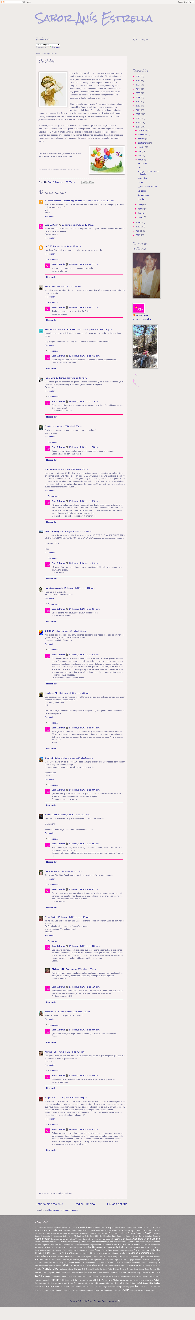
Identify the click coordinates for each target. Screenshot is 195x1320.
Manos (110, 1263)
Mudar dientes (144, 1265)
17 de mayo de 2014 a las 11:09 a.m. (80, 969)
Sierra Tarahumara (75, 1283)
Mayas (144, 1262)
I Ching (82, 1253)
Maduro (56, 1262)
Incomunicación (109, 1253)
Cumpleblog (75, 1242)
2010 (138, 235)
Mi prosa (75, 1265)
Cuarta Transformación (43, 1242)
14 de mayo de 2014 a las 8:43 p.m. (84, 728)
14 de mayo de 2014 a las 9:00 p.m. (84, 1075)
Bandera (140, 1231)
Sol (140, 1283)
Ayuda (133, 1231)
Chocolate (107, 1236)
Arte (120, 1230)
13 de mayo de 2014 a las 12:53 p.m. (66, 246)
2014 (138, 127)
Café (98, 1233)
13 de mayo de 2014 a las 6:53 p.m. (66, 426)
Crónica (156, 1238)
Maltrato (72, 1262)
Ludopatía (38, 1262)
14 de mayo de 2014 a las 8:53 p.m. (84, 889)
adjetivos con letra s (69, 1228)
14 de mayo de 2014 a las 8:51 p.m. (84, 844)
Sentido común (54, 1283)
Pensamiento (114, 1273)
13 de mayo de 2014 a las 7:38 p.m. (84, 447)
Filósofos (151, 1247)
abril (140, 205)
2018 (138, 110)
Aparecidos (100, 1230)
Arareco (108, 1231)
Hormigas (54, 1253)
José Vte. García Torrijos (108, 1257)
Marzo (129, 1262)
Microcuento (85, 1265)
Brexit (82, 1233)
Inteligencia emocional (139, 1253)
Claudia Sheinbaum (124, 1236)
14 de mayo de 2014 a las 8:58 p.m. (84, 1030)
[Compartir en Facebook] (90, 182)
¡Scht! (140, 182)
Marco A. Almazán (120, 1262)
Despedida (54, 1245)
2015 (138, 122)
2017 (138, 114)
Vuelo (148, 1290)
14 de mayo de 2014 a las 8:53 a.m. (71, 631)
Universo (53, 1290)
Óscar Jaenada (150, 1269)
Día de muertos (64, 1245)
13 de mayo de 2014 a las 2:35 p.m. (66, 287)
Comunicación (42, 1238)
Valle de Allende (77, 1291)
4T (38, 1228)
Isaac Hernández (78, 1257)
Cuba (54, 1242)
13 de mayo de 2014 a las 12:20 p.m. (78, 225)
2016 (138, 118)
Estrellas (60, 1247)
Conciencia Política (67, 1239)
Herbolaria (150, 1250)
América (141, 1227)
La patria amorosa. (146, 1257)
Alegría (110, 1227)
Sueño (56, 1287)
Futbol (48, 1250)
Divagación (120, 1244)
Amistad (150, 1227)
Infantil (124, 1253)
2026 (138, 76)
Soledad (146, 1283)
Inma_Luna (50, 378)
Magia (61, 1263)
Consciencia (97, 1239)
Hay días (141, 199)
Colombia (156, 1236)
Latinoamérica (42, 1259)
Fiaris (47, 871)
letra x (59, 1260)
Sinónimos (110, 1283)
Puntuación (92, 1276)
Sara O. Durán (51, 225)
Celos (65, 1236)
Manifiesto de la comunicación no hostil (91, 1263)
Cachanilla (92, 1233)
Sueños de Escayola (67, 1287)
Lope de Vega (155, 1260)
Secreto (38, 1283)
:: (35, 1228)
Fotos (37, 1250)
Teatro (96, 1287)
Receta (134, 1276)
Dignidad (85, 1245)
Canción (148, 1233)
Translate (56, 47)
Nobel (110, 1269)
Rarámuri (121, 1277)
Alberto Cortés (100, 1228)
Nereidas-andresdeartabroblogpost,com (63, 201)
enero (141, 217)
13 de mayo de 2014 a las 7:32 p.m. (84, 356)
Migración (109, 1265)
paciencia (38, 1273)
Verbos (109, 1291)
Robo (130, 1280)
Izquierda (89, 1257)
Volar (143, 1291)
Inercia (118, 1253)
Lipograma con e (135, 1260)
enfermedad (155, 1245)
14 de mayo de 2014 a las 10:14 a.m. (74, 815)
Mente (45, 1265)
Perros (130, 1273)
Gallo (60, 1250)
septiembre (143, 143)
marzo (141, 209)
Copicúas (129, 1239)
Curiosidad (85, 1242)
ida (89, 1253)
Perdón (123, 1273)
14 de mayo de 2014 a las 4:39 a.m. (72, 469)
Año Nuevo (90, 1230)
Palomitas (74, 1273)
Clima (135, 1236)
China (92, 1236)
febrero (141, 213)
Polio (53, 1276)
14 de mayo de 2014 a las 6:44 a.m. (76, 531)
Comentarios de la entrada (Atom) (63, 1210)
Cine (114, 1236)
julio (140, 151)
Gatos (65, 1250)
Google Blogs (107, 1250)
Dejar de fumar (111, 1242)
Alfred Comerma (120, 1228)
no (106, 1269)
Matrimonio (136, 1263)
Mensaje (39, 1265)
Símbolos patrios (89, 1283)
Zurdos (153, 1290)
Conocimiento (88, 1239)
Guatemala (129, 1250)
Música (70, 1269)
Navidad (77, 1269)
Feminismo (130, 1247)
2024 (138, 85)
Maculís (50, 1262)
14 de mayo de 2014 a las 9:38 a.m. (77, 758)
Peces (98, 1273)
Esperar (54, 1247)
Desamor (121, 1242)
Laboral (157, 1257)
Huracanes (75, 1253)
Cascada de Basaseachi (52, 1236)
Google (98, 1250)
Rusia (141, 1280)
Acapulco (42, 1228)
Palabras (59, 1273)
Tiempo (119, 1287)
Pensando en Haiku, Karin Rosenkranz (63, 329)
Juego (122, 1257)
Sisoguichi (119, 1283)
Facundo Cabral (81, 1247)
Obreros (123, 1269)
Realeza (128, 1276)
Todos (139, 1286)
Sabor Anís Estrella (94, 18)
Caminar (131, 1233)
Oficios (130, 1269)
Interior (45, 1256)
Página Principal (85, 1203)
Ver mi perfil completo (142, 319)
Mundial (38, 1269)
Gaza (70, 1250)
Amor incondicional (52, 1230)
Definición (100, 1242)
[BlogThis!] (85, 182)
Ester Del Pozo (52, 1012)
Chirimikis (98, 1236)
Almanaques (131, 1228)
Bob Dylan (67, 1233)
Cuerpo (68, 1242)
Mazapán (150, 1262)
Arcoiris (115, 1231)
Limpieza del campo (121, 1260)
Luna (45, 1262)
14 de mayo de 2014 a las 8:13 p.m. (84, 563)
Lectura (53, 1260)
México (66, 1265)
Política (58, 1277)
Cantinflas (156, 1233)
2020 (138, 101)
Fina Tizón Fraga (52, 531)
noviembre (143, 134)
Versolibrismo (118, 1290)
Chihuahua (79, 1236)
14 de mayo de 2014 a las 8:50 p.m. (84, 790)
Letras (64, 1260)
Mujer (153, 1265)
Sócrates (135, 1283)
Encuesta (147, 1245)
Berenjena (46, 1233)
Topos (146, 1287)
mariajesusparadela (54, 588)
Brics (86, 1233)
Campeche (140, 1233)
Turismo (46, 1290)
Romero (136, 1280)
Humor (67, 1253)
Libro (103, 1260)
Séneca (44, 1283)
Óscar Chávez (139, 1269)
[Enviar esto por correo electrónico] (82, 182)
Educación (138, 1245)
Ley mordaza (72, 1260)
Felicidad (120, 1247)
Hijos (157, 1250)
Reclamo (140, 1276)
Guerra (137, 1250)
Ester (47, 287)
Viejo (132, 1290)
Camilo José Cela (120, 1233)
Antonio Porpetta (77, 1230)
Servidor (65, 1283)
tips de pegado (128, 1287)
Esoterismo (39, 1247)
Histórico (39, 1253)
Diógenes (93, 1245)
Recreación (148, 1276)
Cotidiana (138, 1238)
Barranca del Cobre (152, 1231)
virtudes (138, 1291)
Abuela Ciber (51, 815)
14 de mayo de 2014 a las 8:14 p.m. (84, 609)
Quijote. (111, 1276)
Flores (157, 1247)
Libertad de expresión (92, 1260)
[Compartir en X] (87, 182)
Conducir (78, 1239)
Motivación (133, 1265)
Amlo (158, 1228)
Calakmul (104, 1233)
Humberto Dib (51, 693)
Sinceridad (100, 1283)
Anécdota (67, 1230)
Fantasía (99, 1247)
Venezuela (96, 1291)
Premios (65, 1277)
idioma (92, 1253)
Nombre (116, 1269)
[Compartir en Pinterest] (93, 182)
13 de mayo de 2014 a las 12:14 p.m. (99, 201)
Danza (93, 1242)
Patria (90, 1273)
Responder (50, 216)
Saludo (157, 1280)
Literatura (145, 1260)
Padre (45, 1273)
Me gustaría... (144, 163)
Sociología (127, 1283)
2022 (138, 93)
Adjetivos (57, 1228)
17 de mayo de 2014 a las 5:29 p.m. (84, 1129)
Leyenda (80, 1260)
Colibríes (148, 1236)
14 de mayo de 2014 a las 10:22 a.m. (67, 871)
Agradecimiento (85, 1227)
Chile (87, 1236)
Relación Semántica (86, 1280)
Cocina (141, 1236)
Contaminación (118, 1239)
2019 (138, 106)
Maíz (66, 1262)
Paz (94, 1273)
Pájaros (51, 1273)
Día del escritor (76, 1245)
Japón (95, 1257)
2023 (138, 89)
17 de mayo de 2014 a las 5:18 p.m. (84, 987)
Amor (38, 1230)
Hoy (61, 1253)
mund (158, 1265)
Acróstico (50, 1228)
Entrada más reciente (49, 1203)
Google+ (116, 1250)
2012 (138, 227)
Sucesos (48, 1286)
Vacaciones (66, 1291)
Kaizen (135, 1257)
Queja (105, 1276)
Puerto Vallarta (82, 1276)
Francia (43, 1250)
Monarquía (124, 1265)
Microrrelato (98, 1265)
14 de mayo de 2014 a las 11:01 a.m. (74, 917)
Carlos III (38, 1236)
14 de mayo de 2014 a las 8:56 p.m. (84, 946)
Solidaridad (155, 1283)
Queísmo (99, 1276)
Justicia (128, 1257)
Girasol (91, 1250)
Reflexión (54, 1280)
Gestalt (85, 1250)
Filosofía (144, 1247)
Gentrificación (78, 1250)
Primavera (72, 1277)
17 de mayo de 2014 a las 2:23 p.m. (71, 1098)
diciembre (142, 130)
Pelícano (104, 1273)
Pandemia (82, 1273)
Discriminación (107, 1245)
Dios (99, 1245)
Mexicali (59, 1265)
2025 (138, 80)
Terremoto (112, 1287)
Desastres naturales (135, 1242)
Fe (114, 1247)
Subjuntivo (39, 1287)
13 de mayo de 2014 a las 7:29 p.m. (84, 264)
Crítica (147, 1238)
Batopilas (38, 1233)
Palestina (66, 1273)
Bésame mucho (56, 1233)
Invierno (68, 1257)
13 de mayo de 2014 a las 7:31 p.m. (84, 307)
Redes (45, 1280)
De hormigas (143, 195)
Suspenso (89, 1287)
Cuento (61, 1241)
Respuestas (53, 260)
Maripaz (49, 1052)
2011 (138, 231)
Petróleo (145, 1273)
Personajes (137, 1273)
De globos (142, 191)
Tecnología (103, 1287)
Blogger (121, 1301)
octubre (141, 139)
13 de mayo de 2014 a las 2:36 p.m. (96, 329)
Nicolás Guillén (99, 1269)
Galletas (55, 1250)
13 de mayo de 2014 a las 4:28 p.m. (71, 378)
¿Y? (139, 167)
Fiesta (137, 1247)
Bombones (75, 1233)
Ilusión (98, 1253)
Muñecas (63, 1269)
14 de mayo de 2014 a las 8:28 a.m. (79, 588)
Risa (126, 1280)
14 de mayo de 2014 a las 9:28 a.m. (74, 693)
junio (140, 155)
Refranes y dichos (70, 1280)
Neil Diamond (87, 1269)
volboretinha (51, 469)
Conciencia (55, 1239)
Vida (126, 1290)
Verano (104, 1290)
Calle (111, 1233)
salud (151, 1280)
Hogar (46, 1253)
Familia (91, 1247)
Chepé (70, 1236)
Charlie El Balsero (53, 758)
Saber (146, 1280)
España (47, 1247)
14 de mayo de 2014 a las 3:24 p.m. (69, 1052)
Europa (66, 1247)
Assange (127, 1230)
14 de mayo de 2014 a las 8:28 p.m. (84, 655)
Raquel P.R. (50, 1098)
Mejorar (157, 1263)
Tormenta (152, 1287)
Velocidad (88, 1291)
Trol (41, 1290)
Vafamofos (142, 178)
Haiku (143, 1250)
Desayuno (148, 1242)
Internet (60, 1257)
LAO (47, 246)
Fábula (72, 1247)
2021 (138, 97)
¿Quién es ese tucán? (147, 187)
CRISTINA (50, 631)
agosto (141, 147)
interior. (54, 1257)
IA (86, 1253)
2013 (138, 222)
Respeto (120, 1280)
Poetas (46, 1276)
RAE (115, 1276)
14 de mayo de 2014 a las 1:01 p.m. (75, 1012)
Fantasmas (108, 1247)
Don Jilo (130, 1245)
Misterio (116, 1265)
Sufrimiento (80, 1287)
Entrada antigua (117, 1203)
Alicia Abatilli (51, 917)
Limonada (109, 1260)
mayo (141, 160)
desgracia (45, 1245)
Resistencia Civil (109, 1280)
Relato (97, 1280)
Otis (158, 1269)
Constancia (107, 1239)
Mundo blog (50, 1268)
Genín (48, 426)
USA (59, 1290)
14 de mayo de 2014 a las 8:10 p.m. (84, 501)
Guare (122, 1250)
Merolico (52, 1265)
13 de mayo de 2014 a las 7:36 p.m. (84, 402)
